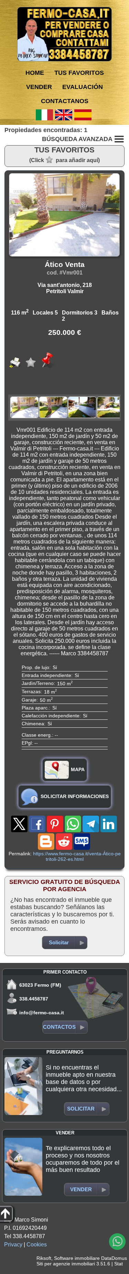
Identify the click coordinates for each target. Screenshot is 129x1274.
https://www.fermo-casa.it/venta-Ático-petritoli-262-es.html (77, 856)
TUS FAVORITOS (79, 72)
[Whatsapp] (117, 1241)
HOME (34, 72)
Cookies (36, 1244)
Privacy (13, 1244)
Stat (118, 1263)
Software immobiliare (77, 1258)
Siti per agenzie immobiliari (65, 1263)
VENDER (39, 86)
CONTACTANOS (64, 101)
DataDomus (114, 1258)
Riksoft (43, 1258)
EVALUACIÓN (82, 86)
